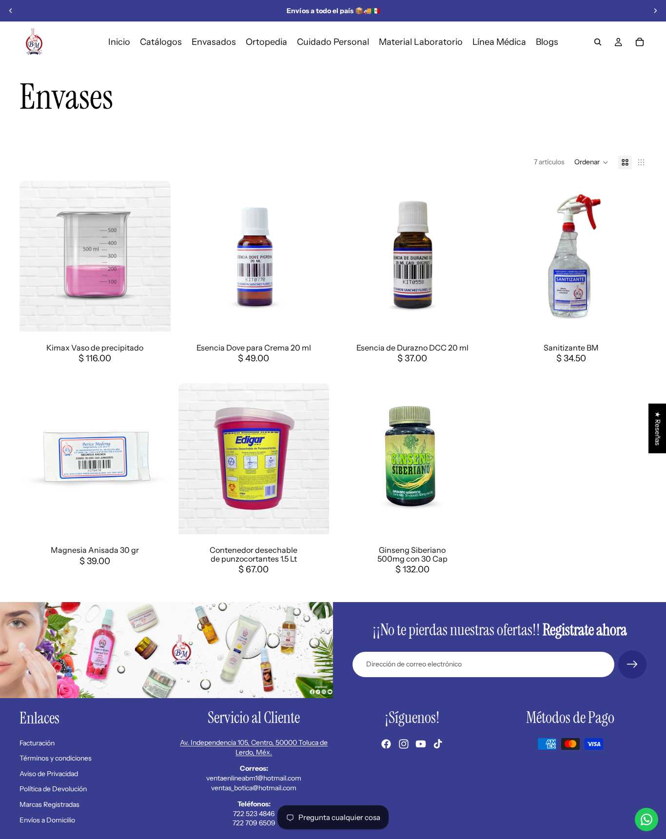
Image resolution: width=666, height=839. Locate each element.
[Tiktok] (438, 744)
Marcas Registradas (49, 804)
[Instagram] (404, 744)
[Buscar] (597, 42)
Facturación (37, 743)
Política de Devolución (53, 788)
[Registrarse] (632, 664)
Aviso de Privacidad (49, 773)
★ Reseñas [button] (657, 428)
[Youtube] (421, 744)
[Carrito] (639, 42)
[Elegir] (155, 317)
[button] (591, 162)
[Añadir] (314, 317)
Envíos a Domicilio (47, 820)
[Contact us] (646, 819)
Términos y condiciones (56, 758)
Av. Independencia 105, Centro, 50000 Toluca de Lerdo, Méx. (254, 747)
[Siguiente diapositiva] (655, 10)
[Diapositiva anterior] (10, 10)
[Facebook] (386, 744)
